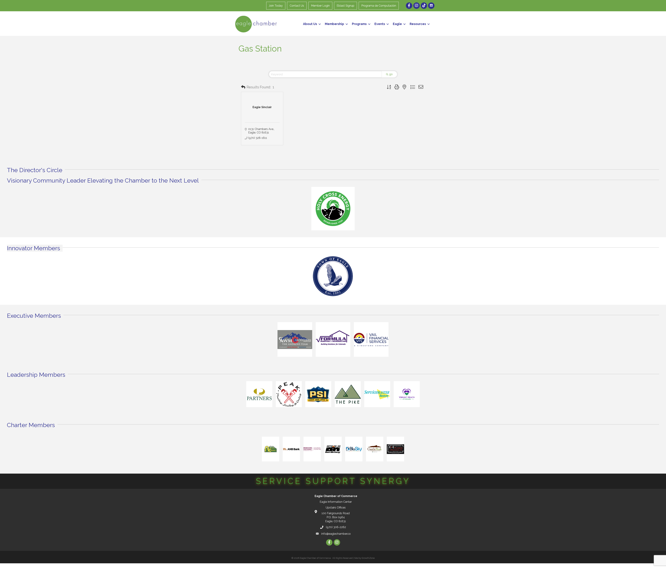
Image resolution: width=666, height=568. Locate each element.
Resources (418, 24)
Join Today (276, 5)
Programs (359, 24)
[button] (243, 87)
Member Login (320, 5)
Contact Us (297, 5)
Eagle (397, 24)
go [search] (391, 74)
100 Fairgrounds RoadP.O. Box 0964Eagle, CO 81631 (336, 517)
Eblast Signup (345, 5)
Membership (334, 24)
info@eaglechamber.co (336, 533)
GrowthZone (368, 558)
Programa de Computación (378, 5)
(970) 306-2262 (336, 527)
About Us (310, 24)
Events (379, 24)
